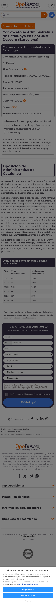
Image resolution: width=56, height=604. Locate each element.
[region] (28, 585)
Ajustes (28, 601)
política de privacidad (28, 584)
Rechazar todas (28, 595)
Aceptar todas (28, 589)
